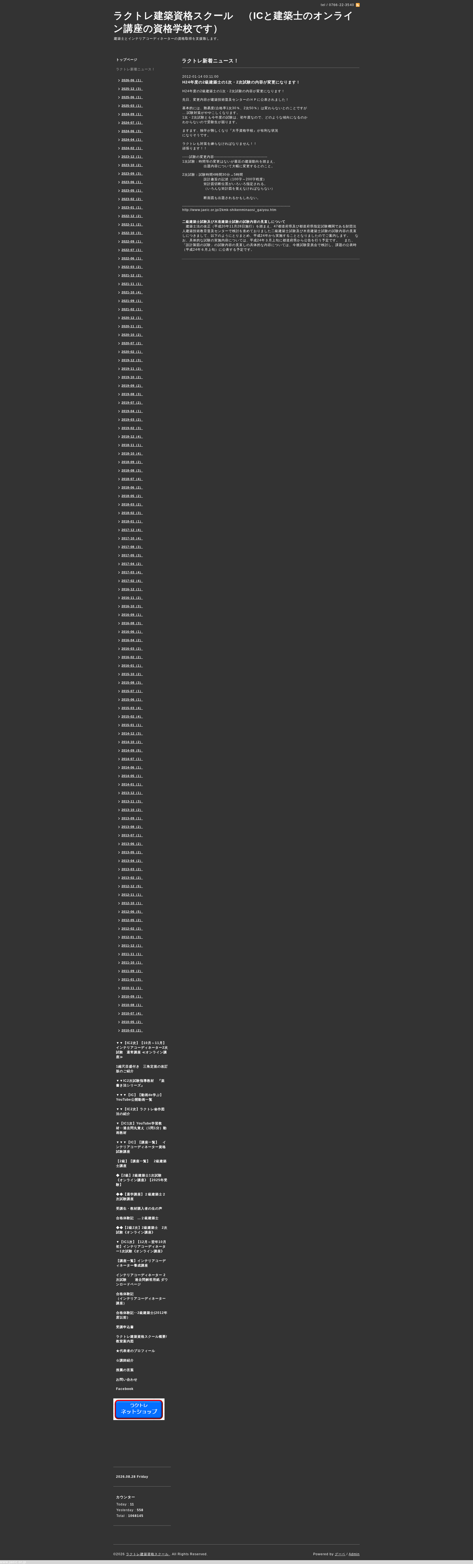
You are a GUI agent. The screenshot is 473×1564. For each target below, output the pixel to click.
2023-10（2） (132, 165)
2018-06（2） (132, 487)
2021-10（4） (132, 292)
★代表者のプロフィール (135, 1351)
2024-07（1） (132, 122)
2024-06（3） (132, 131)
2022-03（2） (132, 266)
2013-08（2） (132, 826)
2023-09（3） (132, 173)
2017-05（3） (132, 555)
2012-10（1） (132, 903)
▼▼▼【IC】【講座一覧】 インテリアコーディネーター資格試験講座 (141, 1147)
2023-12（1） (132, 156)
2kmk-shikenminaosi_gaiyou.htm (229, 210)
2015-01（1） (132, 725)
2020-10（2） (132, 334)
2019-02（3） (132, 428)
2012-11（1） (132, 894)
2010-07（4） (132, 1013)
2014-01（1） (132, 784)
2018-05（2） (132, 496)
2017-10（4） (132, 538)
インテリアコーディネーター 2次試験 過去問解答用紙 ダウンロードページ (142, 1279)
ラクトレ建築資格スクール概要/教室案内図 (141, 1339)
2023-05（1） (132, 190)
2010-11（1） (132, 988)
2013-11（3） (132, 801)
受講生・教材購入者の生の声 (139, 1208)
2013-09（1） (132, 818)
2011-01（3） (132, 979)
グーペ (340, 1554)
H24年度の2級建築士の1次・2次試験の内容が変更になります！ (241, 82)
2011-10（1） (132, 962)
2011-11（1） (132, 954)
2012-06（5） (132, 911)
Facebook (125, 1389)
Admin (354, 1554)
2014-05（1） (132, 775)
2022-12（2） (132, 216)
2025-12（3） (132, 88)
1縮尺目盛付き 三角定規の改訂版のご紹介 (142, 1069)
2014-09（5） (132, 750)
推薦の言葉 (125, 1370)
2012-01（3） (132, 937)
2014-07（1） (132, 759)
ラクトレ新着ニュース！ (135, 69)
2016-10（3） (132, 606)
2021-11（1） (132, 283)
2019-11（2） (132, 368)
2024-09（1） (132, 114)
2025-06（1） (132, 97)
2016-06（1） (132, 631)
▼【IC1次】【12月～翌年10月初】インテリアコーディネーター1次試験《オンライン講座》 (143, 1246)
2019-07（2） (132, 402)
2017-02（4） (132, 580)
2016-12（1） (132, 589)
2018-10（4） (132, 453)
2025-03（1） (132, 105)
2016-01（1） (132, 665)
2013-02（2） (132, 877)
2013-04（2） (132, 860)
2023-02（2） (132, 199)
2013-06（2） (132, 843)
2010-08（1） (132, 1005)
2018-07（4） (132, 479)
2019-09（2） (132, 385)
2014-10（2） (132, 742)
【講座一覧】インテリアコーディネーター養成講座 (141, 1263)
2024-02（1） (132, 148)
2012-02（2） (132, 928)
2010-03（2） (132, 1030)
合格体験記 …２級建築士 (139, 1218)
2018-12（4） (132, 436)
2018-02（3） (132, 512)
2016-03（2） (132, 648)
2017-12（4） (132, 529)
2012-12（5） (132, 886)
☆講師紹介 (125, 1360)
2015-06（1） (132, 699)
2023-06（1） (132, 182)
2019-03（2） (132, 419)
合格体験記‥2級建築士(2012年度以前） (142, 1315)
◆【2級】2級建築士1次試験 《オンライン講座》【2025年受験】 (142, 1180)
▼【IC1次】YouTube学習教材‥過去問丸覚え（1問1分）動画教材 (141, 1128)
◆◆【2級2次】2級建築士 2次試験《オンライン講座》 (142, 1230)
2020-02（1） (132, 351)
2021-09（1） (132, 300)
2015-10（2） (132, 674)
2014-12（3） (132, 733)
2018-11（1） (132, 445)
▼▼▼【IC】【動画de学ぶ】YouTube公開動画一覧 (139, 1097)
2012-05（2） (132, 920)
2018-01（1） (132, 521)
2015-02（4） (132, 716)
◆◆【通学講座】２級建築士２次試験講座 (141, 1196)
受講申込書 (125, 1327)
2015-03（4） (132, 708)
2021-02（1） (132, 309)
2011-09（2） (132, 971)
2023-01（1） (132, 207)
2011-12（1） (132, 945)
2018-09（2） (132, 462)
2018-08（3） (132, 470)
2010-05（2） (132, 1022)
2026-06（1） (132, 80)
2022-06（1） (132, 258)
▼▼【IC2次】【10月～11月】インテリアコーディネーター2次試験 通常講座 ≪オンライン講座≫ (142, 1050)
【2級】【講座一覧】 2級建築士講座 (141, 1163)
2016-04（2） (132, 640)
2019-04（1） (132, 411)
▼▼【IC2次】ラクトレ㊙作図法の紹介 (140, 1111)
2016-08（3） (132, 623)
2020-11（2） (132, 326)
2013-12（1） (132, 792)
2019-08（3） (132, 394)
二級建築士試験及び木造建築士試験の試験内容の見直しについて (233, 222)
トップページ (126, 60)
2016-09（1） (132, 614)
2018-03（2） (132, 504)
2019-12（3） (132, 360)
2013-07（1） (132, 835)
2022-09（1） (132, 241)
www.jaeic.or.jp (13, 1562)
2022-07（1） (132, 249)
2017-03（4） (132, 572)
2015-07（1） (132, 691)
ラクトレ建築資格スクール (148, 1554)
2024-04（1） (132, 139)
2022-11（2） (132, 224)
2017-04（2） (132, 563)
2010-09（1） (132, 996)
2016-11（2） (132, 597)
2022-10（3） (132, 233)
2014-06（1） (132, 767)
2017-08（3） (132, 546)
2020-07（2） (132, 343)
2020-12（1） (132, 317)
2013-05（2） (132, 852)
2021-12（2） (132, 275)
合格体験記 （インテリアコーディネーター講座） (143, 1298)
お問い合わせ (126, 1379)
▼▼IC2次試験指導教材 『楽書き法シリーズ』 (140, 1083)
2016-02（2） (132, 657)
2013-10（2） (132, 809)
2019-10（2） (132, 377)
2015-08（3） (132, 682)
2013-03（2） (132, 869)
